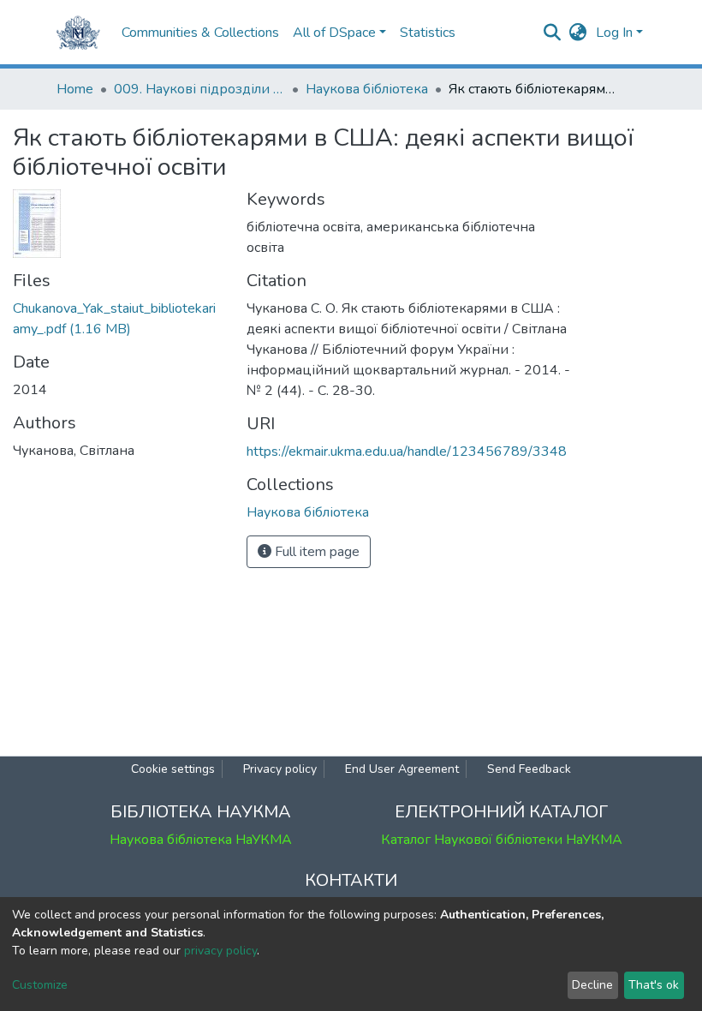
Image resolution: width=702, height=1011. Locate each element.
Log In (614, 32)
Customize (40, 985)
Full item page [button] (315, 551)
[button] (578, 32)
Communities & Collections (200, 32)
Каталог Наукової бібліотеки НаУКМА (501, 839)
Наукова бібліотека (367, 89)
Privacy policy (280, 769)
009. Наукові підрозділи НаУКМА (199, 89)
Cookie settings (173, 769)
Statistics (427, 32)
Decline (592, 985)
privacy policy (220, 950)
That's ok (653, 985)
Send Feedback (529, 769)
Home (75, 89)
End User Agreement (402, 769)
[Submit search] (552, 32)
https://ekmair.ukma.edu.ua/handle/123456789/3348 (407, 451)
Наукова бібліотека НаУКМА (201, 839)
